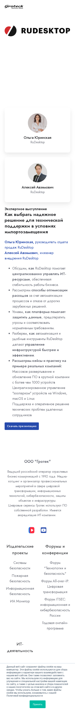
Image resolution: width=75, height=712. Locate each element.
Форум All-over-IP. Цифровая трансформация (55, 586)
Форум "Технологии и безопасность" (55, 568)
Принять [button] (37, 704)
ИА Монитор (20, 601)
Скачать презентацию (22, 426)
